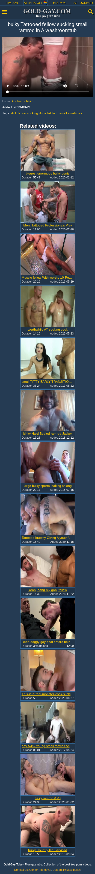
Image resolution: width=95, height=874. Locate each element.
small (63, 113)
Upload (57, 869)
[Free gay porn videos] (47, 13)
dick (14, 113)
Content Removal (40, 869)
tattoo (22, 113)
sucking (32, 113)
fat (49, 113)
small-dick (75, 113)
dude (42, 113)
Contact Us (21, 869)
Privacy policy (71, 869)
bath (55, 113)
